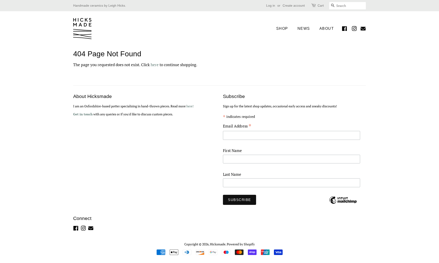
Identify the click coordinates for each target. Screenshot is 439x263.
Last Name (232, 174)
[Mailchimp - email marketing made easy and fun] (343, 203)
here (155, 64)
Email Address (237, 126)
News (303, 28)
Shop (282, 28)
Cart (321, 5)
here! (190, 106)
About (326, 28)
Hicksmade (217, 244)
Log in (270, 5)
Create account (294, 5)
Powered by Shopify (241, 244)
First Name (232, 150)
